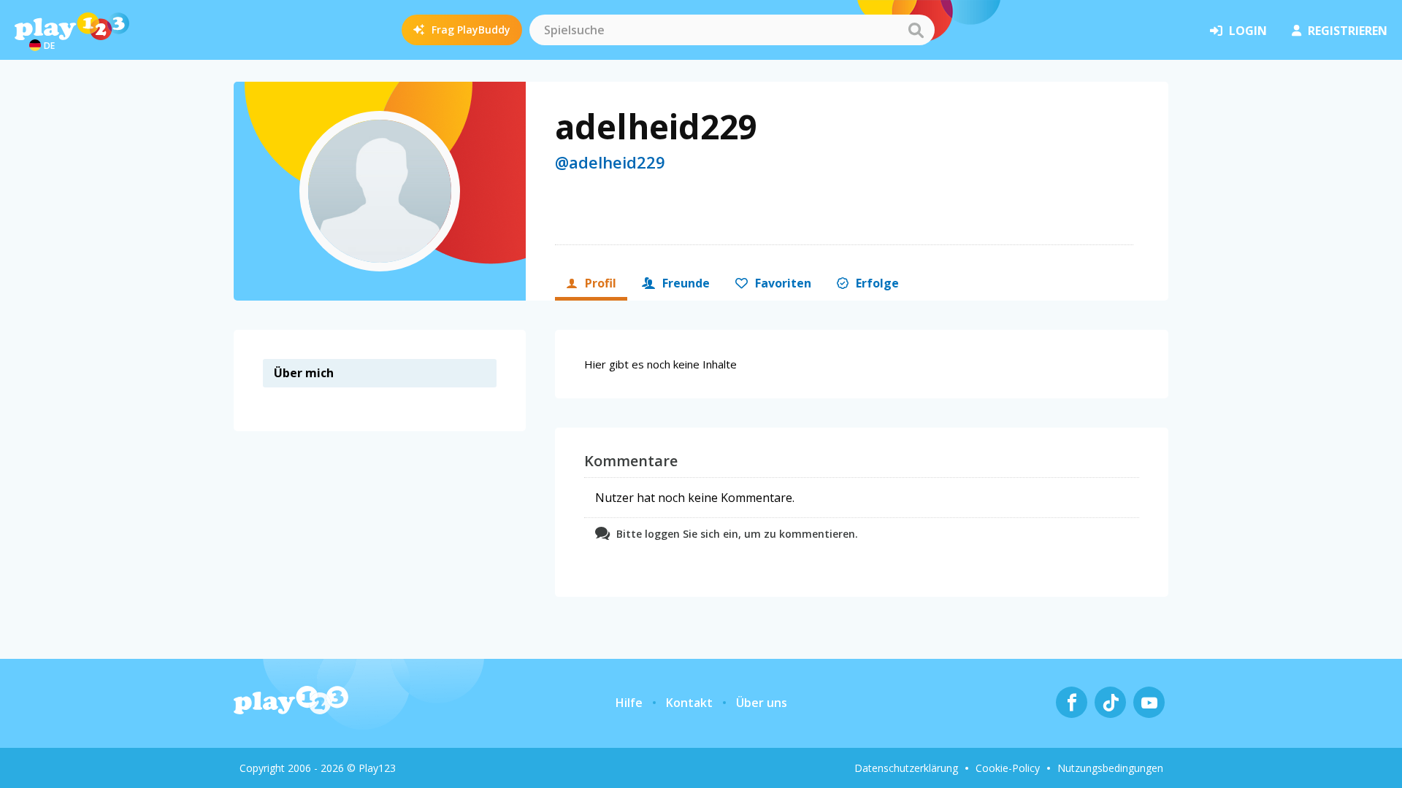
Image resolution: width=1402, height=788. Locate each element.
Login (1248, 31)
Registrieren (1347, 31)
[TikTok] (1110, 702)
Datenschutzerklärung (906, 768)
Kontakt (689, 703)
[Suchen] (915, 30)
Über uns (761, 703)
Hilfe (629, 703)
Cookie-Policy (1008, 768)
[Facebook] (1071, 702)
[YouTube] (1149, 702)
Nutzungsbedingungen (1110, 768)
